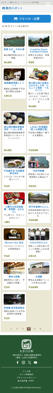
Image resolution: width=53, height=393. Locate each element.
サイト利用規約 (26, 374)
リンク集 (26, 371)
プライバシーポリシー (26, 377)
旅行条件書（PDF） (26, 381)
